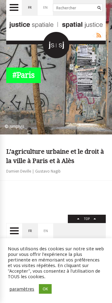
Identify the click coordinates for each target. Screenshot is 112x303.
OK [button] (45, 289)
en (45, 8)
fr (30, 8)
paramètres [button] (21, 289)
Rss (97, 35)
